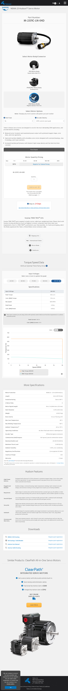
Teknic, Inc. (35, 678)
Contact (20, 687)
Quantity (33, 177)
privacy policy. (11, 684)
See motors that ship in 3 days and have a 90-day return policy (34, 208)
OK (11, 687)
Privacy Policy (27, 687)
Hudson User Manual (13, 544)
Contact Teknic (60, 463)
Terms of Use (35, 687)
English (56, 330)
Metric (60, 330)
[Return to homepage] (6, 5)
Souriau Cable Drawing (14, 548)
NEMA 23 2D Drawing (13, 537)
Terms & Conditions (44, 687)
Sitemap (39, 689)
